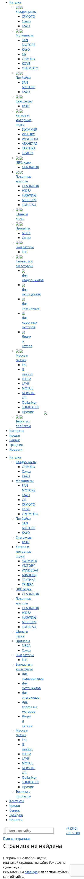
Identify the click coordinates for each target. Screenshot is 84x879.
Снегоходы (24, 101)
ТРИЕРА (27, 153)
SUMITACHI (30, 407)
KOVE (26, 63)
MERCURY (29, 200)
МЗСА (26, 233)
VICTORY (28, 134)
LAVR (25, 383)
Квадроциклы (26, 12)
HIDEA (26, 190)
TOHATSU (29, 205)
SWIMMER (29, 129)
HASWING (29, 195)
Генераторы (25, 247)
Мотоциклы (25, 35)
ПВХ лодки (23, 162)
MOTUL (27, 388)
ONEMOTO (30, 68)
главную (31, 872)
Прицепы (23, 228)
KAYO (26, 26)
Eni (24, 365)
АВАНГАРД (29, 143)
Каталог (15, 2)
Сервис (14, 440)
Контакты (16, 431)
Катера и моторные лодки (23, 120)
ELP (24, 252)
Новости (15, 449)
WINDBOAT (30, 139)
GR (24, 54)
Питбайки (23, 78)
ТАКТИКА (28, 148)
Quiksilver (29, 402)
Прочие (28, 412)
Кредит (14, 435)
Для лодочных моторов (29, 322)
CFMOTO (28, 16)
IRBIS (25, 106)
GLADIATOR (30, 167)
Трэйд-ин (16, 445)
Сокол (26, 21)
